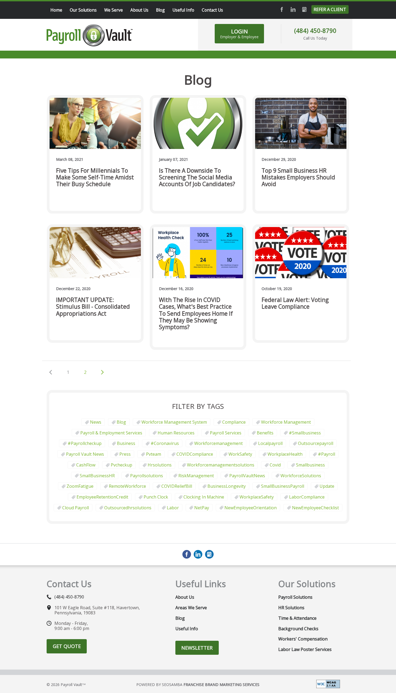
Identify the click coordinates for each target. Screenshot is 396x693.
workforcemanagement (218, 443)
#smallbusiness (305, 433)
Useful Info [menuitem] (183, 10)
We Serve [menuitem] (113, 10)
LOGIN (239, 33)
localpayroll (270, 443)
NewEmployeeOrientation (250, 508)
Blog (121, 422)
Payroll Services (225, 433)
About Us (184, 597)
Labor (173, 508)
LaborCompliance (307, 497)
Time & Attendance (297, 618)
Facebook (281, 9)
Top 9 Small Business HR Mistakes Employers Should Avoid (298, 177)
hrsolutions (160, 465)
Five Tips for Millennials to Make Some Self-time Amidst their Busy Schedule (95, 177)
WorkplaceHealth (285, 454)
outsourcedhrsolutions (127, 508)
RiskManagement (196, 476)
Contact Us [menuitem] (212, 10)
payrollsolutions (146, 476)
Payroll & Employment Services (111, 433)
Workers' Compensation (303, 639)
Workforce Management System (174, 422)
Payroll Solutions (295, 597)
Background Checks (298, 628)
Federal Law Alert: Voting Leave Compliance (295, 303)
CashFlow (85, 465)
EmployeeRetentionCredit (102, 497)
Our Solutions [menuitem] (83, 10)
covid (275, 465)
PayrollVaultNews (247, 476)
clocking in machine (203, 497)
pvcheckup (121, 465)
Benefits (265, 433)
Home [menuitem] (56, 10)
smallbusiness (310, 465)
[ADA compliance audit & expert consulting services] (328, 684)
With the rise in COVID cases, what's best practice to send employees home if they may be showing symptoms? (196, 313)
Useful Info (186, 628)
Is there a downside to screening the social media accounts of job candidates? (197, 177)
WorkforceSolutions (300, 476)
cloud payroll (75, 508)
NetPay (201, 508)
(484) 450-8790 (315, 30)
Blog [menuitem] (160, 10)
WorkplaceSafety (256, 497)
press (125, 454)
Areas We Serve (191, 607)
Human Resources (176, 433)
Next (102, 372)
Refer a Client (330, 9)
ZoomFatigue (80, 486)
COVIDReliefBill (176, 486)
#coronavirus (165, 443)
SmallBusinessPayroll (282, 486)
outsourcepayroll (315, 443)
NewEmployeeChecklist (315, 508)
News (95, 422)
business (126, 443)
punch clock (156, 497)
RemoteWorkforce (127, 486)
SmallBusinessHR (97, 476)
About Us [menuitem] (139, 10)
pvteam (153, 454)
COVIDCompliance (194, 454)
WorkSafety (240, 454)
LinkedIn (293, 9)
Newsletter (197, 648)
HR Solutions (291, 607)
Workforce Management (286, 422)
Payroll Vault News (85, 454)
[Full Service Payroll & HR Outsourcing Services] (90, 35)
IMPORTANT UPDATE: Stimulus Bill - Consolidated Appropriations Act (93, 307)
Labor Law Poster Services (305, 649)
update (326, 486)
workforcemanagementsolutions (220, 465)
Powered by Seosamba (197, 684)
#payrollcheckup (85, 443)
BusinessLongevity (226, 486)
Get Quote (67, 646)
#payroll (326, 454)
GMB (304, 9)
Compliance (234, 422)
